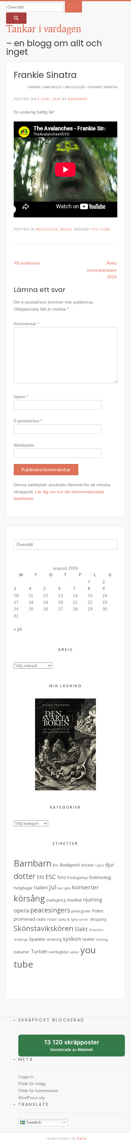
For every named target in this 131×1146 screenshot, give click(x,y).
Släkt (81, 929)
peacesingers (50, 910)
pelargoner (81, 911)
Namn (21, 396)
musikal (74, 900)
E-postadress (28, 420)
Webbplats (24, 445)
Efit (40, 877)
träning (102, 939)
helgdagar (23, 888)
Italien (41, 887)
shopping (98, 919)
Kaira (81, 1138)
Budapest (70, 865)
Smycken (96, 930)
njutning (92, 899)
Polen (97, 911)
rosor (52, 919)
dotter (25, 876)
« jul (18, 629)
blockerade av (76, 1047)
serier (84, 919)
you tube (100, 229)
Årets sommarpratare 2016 (102, 270)
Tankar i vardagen (43, 28)
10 (16, 595)
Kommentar (26, 323)
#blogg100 (47, 229)
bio (55, 865)
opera (21, 910)
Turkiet (39, 951)
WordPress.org (31, 1097)
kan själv (64, 888)
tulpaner (22, 951)
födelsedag (100, 877)
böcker (87, 865)
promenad (24, 919)
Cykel (99, 865)
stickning (54, 939)
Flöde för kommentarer (38, 1090)
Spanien (37, 939)
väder (74, 952)
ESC (50, 876)
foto (61, 877)
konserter (85, 887)
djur (109, 864)
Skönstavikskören (43, 928)
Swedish (33, 1122)
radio (41, 919)
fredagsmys (77, 877)
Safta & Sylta (68, 919)
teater (88, 939)
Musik (66, 229)
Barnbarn (32, 863)
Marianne (78, 99)
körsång (29, 898)
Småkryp (21, 939)
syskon (72, 938)
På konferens (27, 263)
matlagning (56, 900)
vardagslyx (58, 951)
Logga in (25, 1076)
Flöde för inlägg (31, 1083)
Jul (52, 887)
